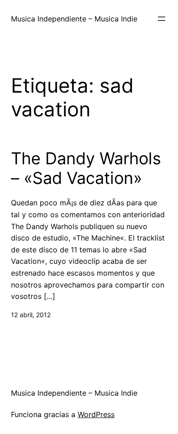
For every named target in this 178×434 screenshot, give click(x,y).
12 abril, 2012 (31, 315)
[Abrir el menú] (161, 18)
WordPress (96, 414)
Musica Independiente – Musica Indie (74, 18)
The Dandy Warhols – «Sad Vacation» (86, 168)
